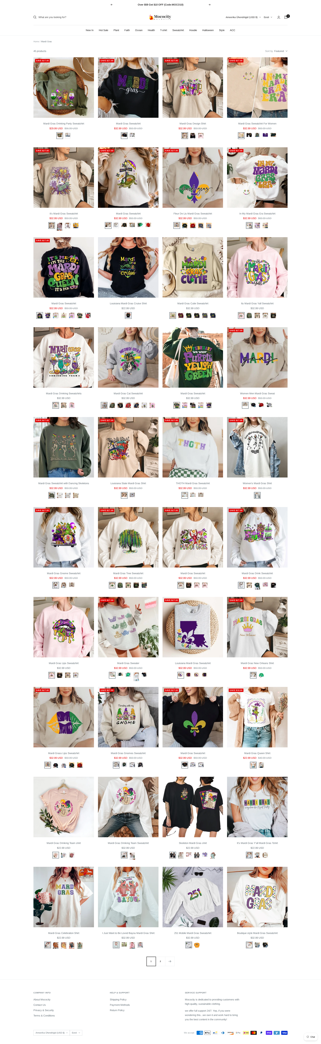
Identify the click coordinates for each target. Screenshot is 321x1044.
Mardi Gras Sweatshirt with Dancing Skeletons (63, 483)
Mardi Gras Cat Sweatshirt (128, 393)
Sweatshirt (178, 30)
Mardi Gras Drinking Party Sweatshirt (63, 123)
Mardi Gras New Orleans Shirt (257, 663)
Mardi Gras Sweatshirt (128, 123)
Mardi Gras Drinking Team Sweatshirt (128, 843)
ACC (232, 30)
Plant (116, 30)
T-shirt (163, 30)
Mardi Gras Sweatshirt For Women (257, 123)
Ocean (138, 30)
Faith (127, 30)
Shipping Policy (118, 999)
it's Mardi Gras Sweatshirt (64, 213)
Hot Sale (103, 30)
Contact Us (39, 1004)
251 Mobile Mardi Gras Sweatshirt (192, 933)
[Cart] (286, 17)
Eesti (266, 17)
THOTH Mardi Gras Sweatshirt (193, 483)
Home (36, 41)
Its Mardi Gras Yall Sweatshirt (257, 303)
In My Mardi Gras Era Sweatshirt (257, 213)
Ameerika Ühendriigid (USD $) (242, 17)
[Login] (278, 17)
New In (89, 30)
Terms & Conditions (44, 1015)
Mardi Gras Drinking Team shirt (64, 843)
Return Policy (117, 1010)
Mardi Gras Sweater (128, 663)
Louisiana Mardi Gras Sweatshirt (193, 663)
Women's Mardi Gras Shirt (257, 483)
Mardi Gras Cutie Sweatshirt (192, 303)
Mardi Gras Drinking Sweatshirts (64, 393)
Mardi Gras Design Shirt (193, 123)
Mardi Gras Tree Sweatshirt (128, 573)
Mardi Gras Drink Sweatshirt (257, 573)
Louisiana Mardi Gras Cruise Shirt (128, 303)
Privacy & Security (43, 1010)
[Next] (170, 961)
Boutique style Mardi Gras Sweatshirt (257, 933)
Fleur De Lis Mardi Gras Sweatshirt (193, 213)
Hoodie (193, 30)
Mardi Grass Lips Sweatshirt (63, 753)
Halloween (208, 30)
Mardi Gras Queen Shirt (257, 753)
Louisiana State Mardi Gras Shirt (128, 483)
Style (222, 30)
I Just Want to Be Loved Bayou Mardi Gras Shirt (128, 933)
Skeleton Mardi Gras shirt (193, 843)
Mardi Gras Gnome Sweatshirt (63, 573)
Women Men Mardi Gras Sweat (257, 393)
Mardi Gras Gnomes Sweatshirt (128, 753)
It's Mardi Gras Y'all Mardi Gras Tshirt (257, 843)
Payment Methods (120, 1004)
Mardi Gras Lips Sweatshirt (64, 663)
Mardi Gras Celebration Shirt (63, 933)
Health (151, 30)
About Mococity (41, 999)
